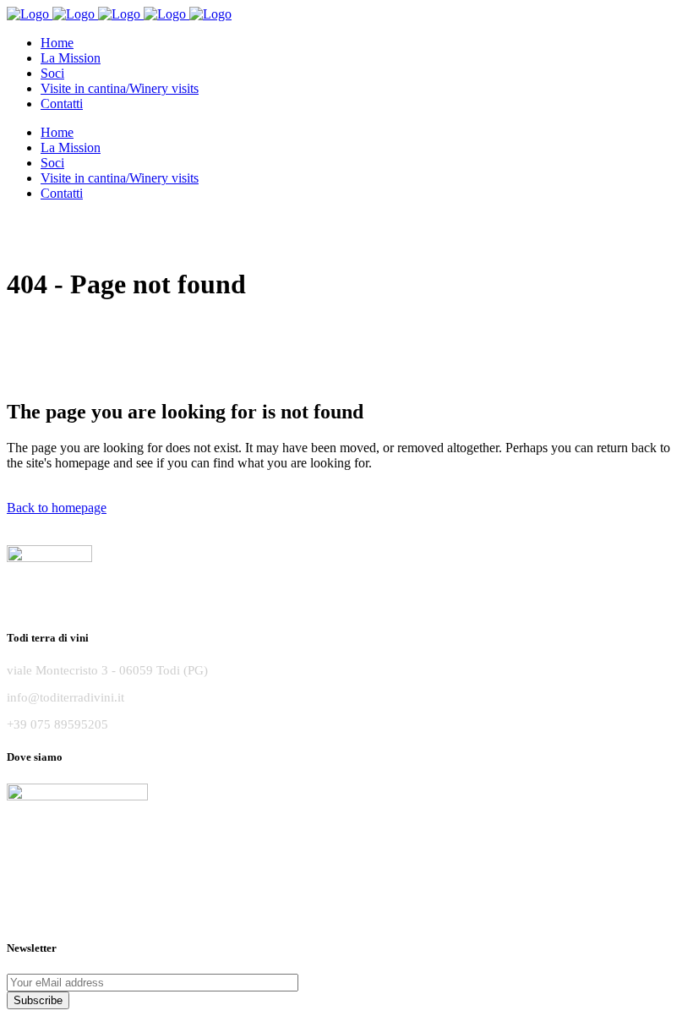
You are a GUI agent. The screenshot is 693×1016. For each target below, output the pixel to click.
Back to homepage (56, 507)
